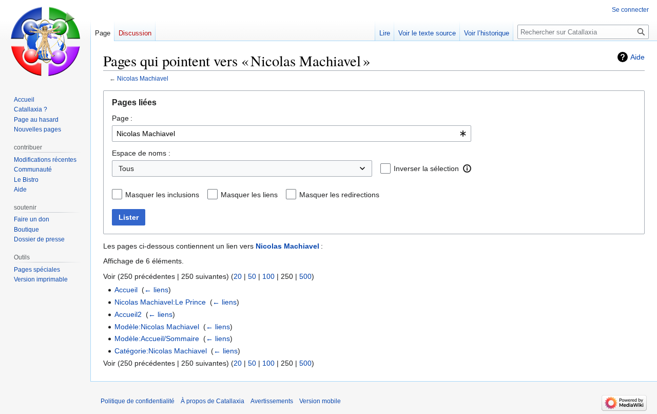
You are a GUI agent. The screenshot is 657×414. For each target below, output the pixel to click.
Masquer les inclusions (162, 195)
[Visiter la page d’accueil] (45, 41)
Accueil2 (128, 314)
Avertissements (271, 401)
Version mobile (320, 401)
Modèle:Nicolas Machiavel (156, 327)
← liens (156, 290)
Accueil (126, 290)
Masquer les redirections (339, 195)
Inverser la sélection (426, 168)
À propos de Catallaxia (212, 401)
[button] (467, 168)
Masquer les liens (249, 195)
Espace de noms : (141, 153)
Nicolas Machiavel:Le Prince (160, 302)
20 (238, 276)
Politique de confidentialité (138, 401)
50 (252, 276)
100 (268, 276)
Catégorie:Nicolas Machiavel (160, 351)
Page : (122, 118)
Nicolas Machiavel (142, 78)
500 (305, 276)
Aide (637, 57)
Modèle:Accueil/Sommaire (156, 338)
